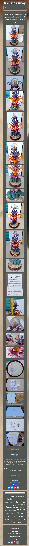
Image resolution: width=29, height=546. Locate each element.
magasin (14, 505)
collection (10, 510)
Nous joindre (15, 531)
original (22, 507)
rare (8, 516)
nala (10, 522)
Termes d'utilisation (15, 536)
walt (6, 505)
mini (7, 513)
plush (14, 510)
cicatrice (14, 516)
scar (19, 519)
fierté (10, 502)
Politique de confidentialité (15, 534)
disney (8, 519)
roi (23, 519)
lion (17, 512)
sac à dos (14, 519)
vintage (14, 496)
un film (7, 496)
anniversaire (21, 500)
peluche (21, 496)
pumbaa (19, 522)
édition (15, 500)
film (14, 522)
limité (6, 510)
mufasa (16, 502)
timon (23, 502)
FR (16, 539)
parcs (6, 502)
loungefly (21, 505)
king (21, 516)
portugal (21, 509)
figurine (9, 507)
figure (12, 513)
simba (9, 499)
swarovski (15, 507)
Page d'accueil (15, 528)
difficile (10, 505)
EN (14, 539)
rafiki (22, 513)
